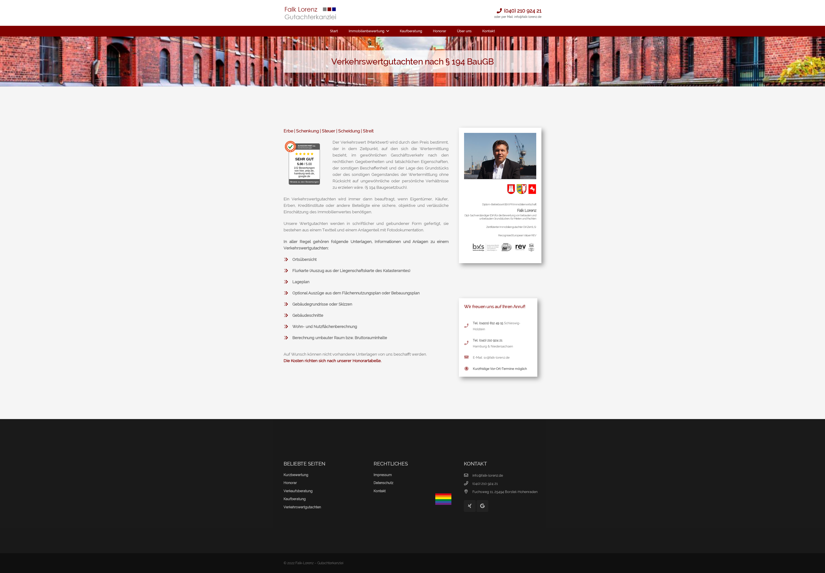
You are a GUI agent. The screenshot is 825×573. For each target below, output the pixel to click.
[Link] (310, 12)
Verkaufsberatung (298, 491)
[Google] (482, 506)
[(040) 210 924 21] (468, 484)
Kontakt (380, 491)
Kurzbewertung (296, 475)
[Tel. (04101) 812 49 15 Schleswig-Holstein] (468, 326)
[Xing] (470, 506)
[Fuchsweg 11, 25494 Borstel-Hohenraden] (468, 492)
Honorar (290, 483)
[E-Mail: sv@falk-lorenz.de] (468, 358)
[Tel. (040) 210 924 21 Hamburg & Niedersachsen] (468, 343)
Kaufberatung (295, 499)
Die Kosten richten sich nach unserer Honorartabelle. (333, 360)
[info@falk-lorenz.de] (468, 476)
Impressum (383, 475)
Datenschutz (383, 483)
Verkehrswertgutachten (302, 507)
